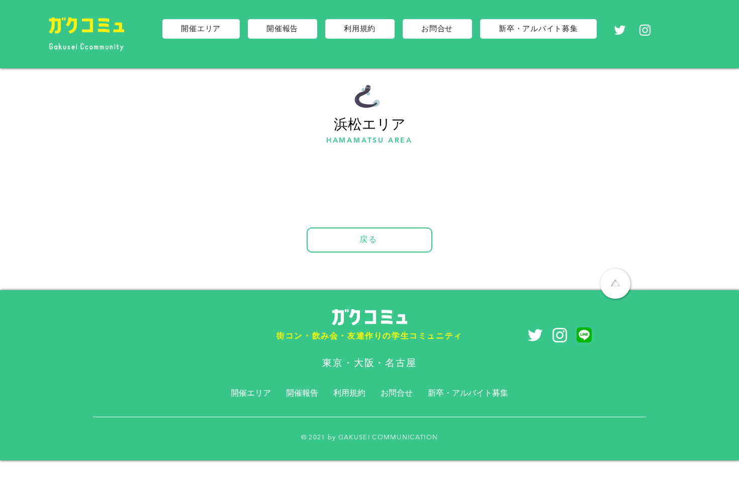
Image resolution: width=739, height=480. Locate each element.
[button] (201, 29)
